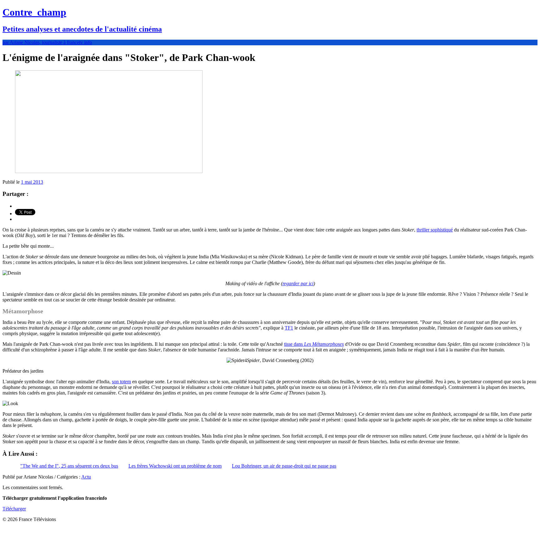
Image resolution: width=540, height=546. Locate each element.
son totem (121, 381)
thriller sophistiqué (435, 229)
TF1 (289, 327)
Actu (86, 476)
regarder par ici (297, 283)
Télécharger (14, 508)
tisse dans (314, 344)
